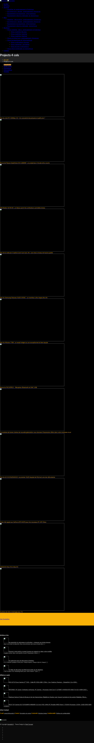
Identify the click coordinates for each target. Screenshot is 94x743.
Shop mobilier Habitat (19, 36)
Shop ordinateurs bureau (20, 42)
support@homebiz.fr (9, 713)
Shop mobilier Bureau (19, 32)
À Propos (7, 6)
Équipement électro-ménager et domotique (23, 15)
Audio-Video (8, 66)
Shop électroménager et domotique (20, 48)
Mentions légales (42, 713)
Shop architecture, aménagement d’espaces (23, 38)
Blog (5, 17)
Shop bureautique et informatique (19, 40)
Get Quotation (4, 619)
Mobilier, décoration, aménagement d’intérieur (24, 19)
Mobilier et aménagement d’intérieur (20, 9)
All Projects (7, 65)
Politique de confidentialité (63, 713)
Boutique (7, 28)
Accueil (6, 60)
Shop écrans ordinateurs (20, 46)
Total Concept (29, 724)
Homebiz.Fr (10, 724)
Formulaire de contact (25, 713)
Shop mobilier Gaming (19, 34)
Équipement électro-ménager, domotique (22, 26)
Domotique (7, 68)
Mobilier (6, 71)
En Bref (6, 4)
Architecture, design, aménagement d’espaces (23, 11)
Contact (6, 50)
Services (6, 7)
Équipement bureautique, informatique (21, 13)
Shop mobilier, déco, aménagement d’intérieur (24, 30)
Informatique (8, 70)
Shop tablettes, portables (20, 44)
